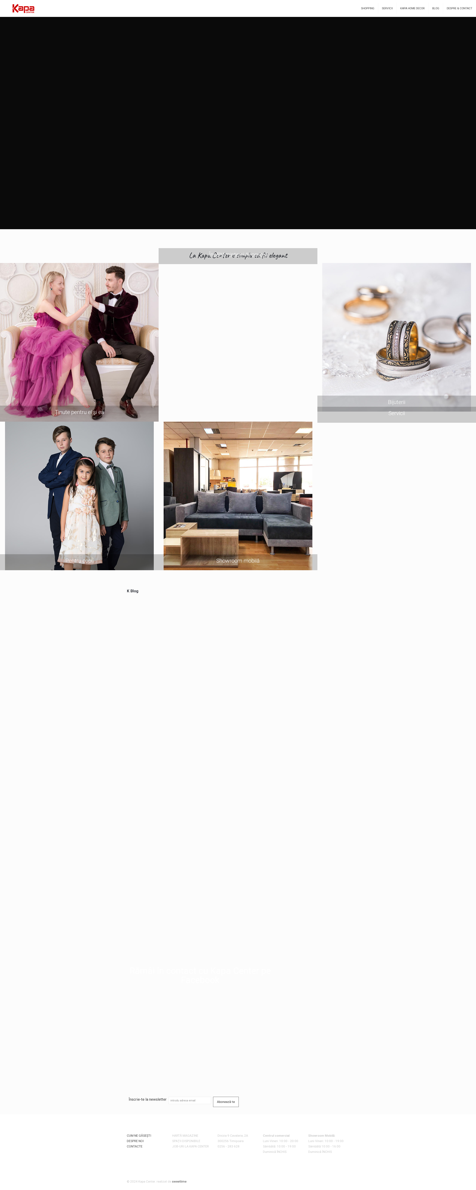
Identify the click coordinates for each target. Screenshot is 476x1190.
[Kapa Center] (23, 8)
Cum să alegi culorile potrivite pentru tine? (210, 943)
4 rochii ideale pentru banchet (266, 642)
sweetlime (179, 1181)
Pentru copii (79, 561)
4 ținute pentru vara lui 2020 (154, 642)
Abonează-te (226, 1102)
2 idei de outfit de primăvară (154, 702)
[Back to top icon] (347, 1180)
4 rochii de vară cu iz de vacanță (210, 615)
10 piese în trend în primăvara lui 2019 (266, 674)
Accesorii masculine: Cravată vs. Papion (321, 645)
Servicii (396, 413)
